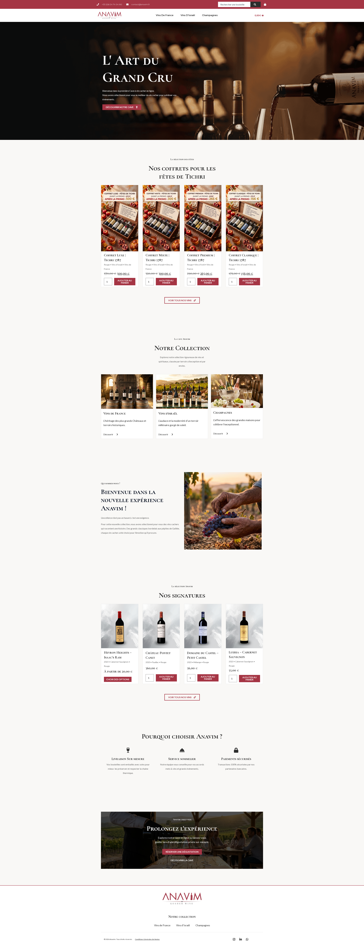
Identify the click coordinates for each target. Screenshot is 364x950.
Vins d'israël (167, 413)
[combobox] (234, 4)
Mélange (197, 662)
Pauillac (155, 662)
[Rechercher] (255, 4)
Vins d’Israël (188, 15)
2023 (106, 662)
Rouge (107, 264)
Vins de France (164, 15)
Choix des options (117, 679)
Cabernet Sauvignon (119, 662)
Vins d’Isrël (200, 264)
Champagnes (210, 15)
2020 (148, 662)
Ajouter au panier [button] (125, 281)
